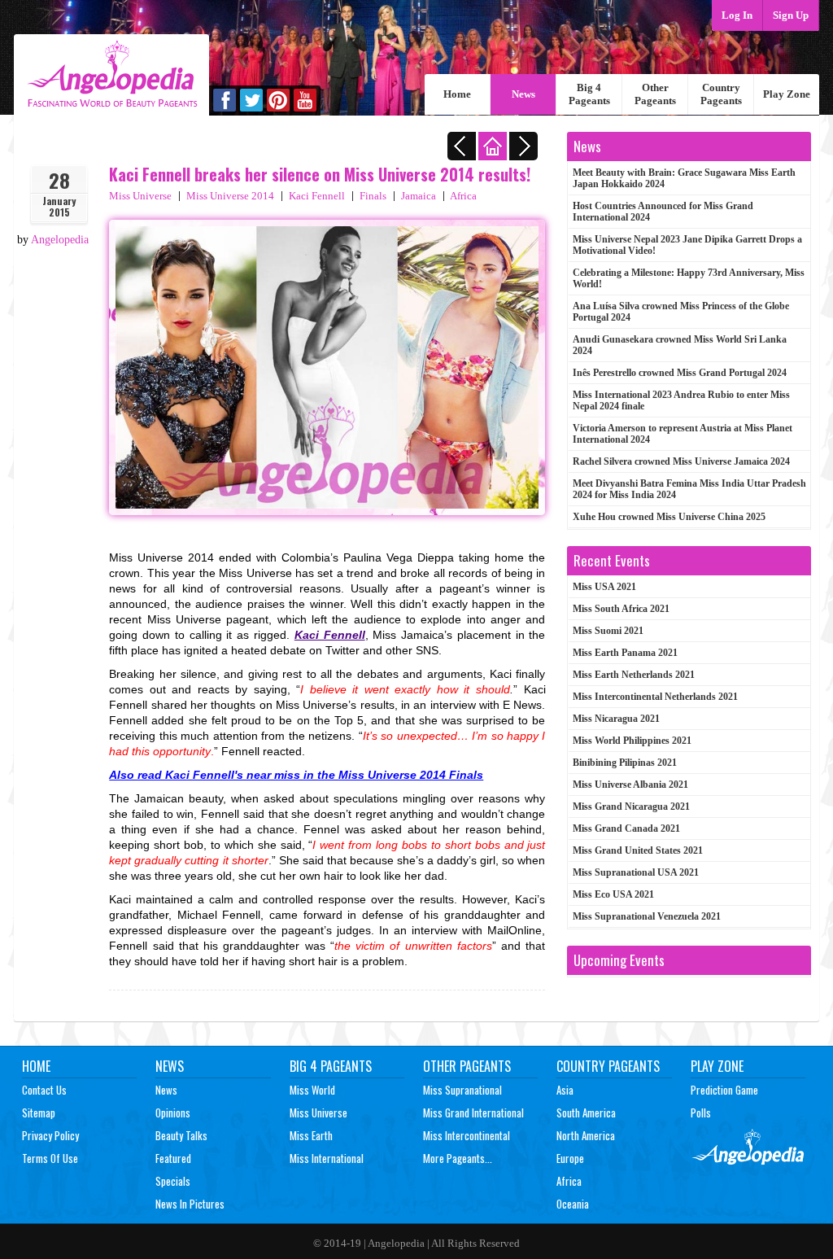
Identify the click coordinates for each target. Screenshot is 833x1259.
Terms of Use (50, 1158)
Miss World (312, 1090)
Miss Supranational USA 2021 (636, 872)
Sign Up (791, 15)
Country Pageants (721, 94)
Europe (570, 1158)
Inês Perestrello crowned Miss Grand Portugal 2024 (680, 372)
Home (457, 94)
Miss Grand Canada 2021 (626, 828)
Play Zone (786, 94)
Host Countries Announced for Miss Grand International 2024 (663, 211)
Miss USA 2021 (604, 586)
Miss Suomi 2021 (608, 630)
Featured (173, 1158)
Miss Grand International (473, 1112)
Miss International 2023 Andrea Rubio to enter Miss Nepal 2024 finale (681, 400)
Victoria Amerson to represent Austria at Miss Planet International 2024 (682, 433)
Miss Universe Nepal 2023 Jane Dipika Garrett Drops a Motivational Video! (687, 245)
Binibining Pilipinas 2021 (625, 762)
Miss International (327, 1158)
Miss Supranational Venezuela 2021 (647, 916)
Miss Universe (140, 196)
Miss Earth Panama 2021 (625, 652)
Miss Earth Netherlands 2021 (634, 674)
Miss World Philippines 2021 (632, 740)
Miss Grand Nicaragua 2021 (631, 806)
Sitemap (38, 1112)
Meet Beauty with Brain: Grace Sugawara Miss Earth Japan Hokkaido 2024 (684, 178)
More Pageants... (457, 1158)
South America (586, 1112)
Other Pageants (655, 94)
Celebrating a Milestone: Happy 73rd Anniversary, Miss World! (689, 278)
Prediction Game (724, 1090)
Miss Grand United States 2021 (638, 850)
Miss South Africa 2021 (621, 608)
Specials (172, 1181)
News (523, 94)
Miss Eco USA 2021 (613, 894)
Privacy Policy (50, 1135)
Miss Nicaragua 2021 (616, 718)
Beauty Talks (181, 1135)
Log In (737, 15)
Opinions (172, 1112)
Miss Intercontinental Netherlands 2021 (655, 696)
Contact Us (44, 1090)
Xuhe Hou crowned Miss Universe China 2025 (669, 516)
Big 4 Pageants (589, 94)
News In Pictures (190, 1204)
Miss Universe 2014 (230, 196)
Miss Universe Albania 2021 (630, 784)
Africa (463, 196)
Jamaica (418, 196)
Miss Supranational (462, 1090)
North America (585, 1135)
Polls (701, 1112)
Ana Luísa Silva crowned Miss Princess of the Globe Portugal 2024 (681, 311)
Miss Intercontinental (466, 1135)
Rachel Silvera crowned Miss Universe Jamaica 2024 (681, 461)
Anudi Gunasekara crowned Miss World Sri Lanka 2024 (680, 345)
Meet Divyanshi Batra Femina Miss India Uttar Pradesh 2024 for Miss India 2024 (689, 489)
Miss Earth (311, 1135)
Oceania (572, 1204)
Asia (565, 1090)
